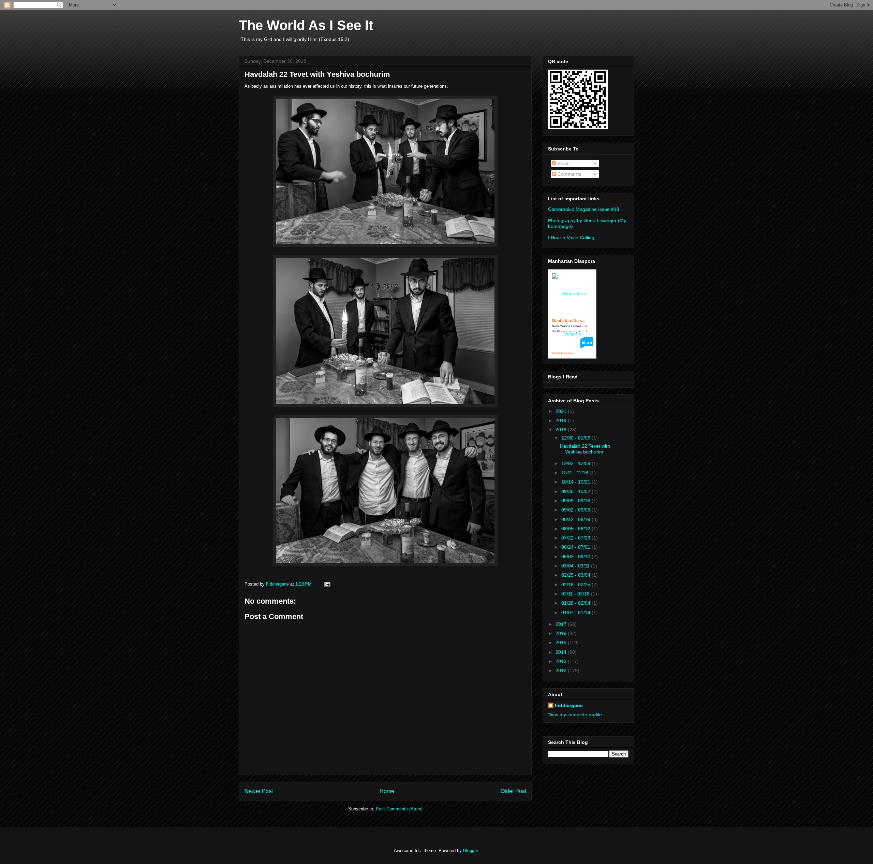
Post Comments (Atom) (399, 808)
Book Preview (562, 353)
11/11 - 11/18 (575, 472)
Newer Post (259, 791)
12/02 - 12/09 (576, 463)
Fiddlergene (569, 705)
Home (387, 791)
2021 (562, 411)
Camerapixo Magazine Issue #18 (583, 209)
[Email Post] (327, 584)
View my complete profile (575, 714)
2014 (562, 652)
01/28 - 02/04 (576, 603)
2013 (562, 661)
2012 (562, 670)
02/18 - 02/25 (576, 584)
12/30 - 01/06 (576, 438)
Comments (568, 174)
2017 (562, 624)
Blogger (470, 850)
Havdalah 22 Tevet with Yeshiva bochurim (585, 449)
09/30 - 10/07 (576, 491)
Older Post (513, 791)
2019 (562, 420)
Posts (562, 163)
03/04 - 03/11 (576, 565)
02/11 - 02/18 (576, 593)
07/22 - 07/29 (576, 538)
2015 (562, 642)
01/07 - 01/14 (576, 612)
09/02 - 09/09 (576, 510)
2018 (562, 429)
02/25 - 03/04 (576, 575)
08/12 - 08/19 (576, 519)
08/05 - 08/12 (576, 528)
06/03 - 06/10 (576, 556)
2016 (562, 633)
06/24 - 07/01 (576, 547)
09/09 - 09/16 (576, 500)
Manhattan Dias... (568, 320)
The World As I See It (306, 25)
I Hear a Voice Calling (571, 237)
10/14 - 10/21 (576, 482)
